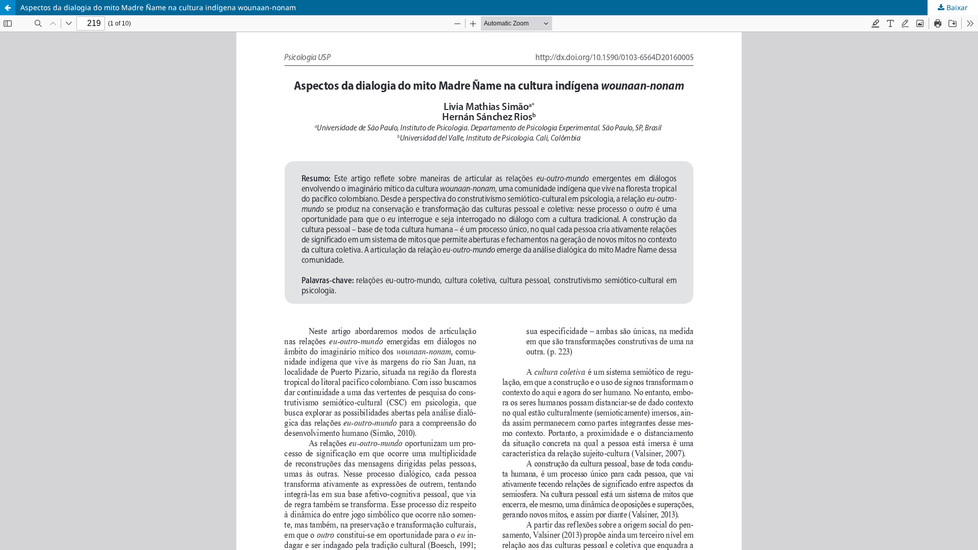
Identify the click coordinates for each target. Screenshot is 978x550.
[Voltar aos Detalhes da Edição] (7, 7)
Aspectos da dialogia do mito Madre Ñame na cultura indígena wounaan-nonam (158, 7)
